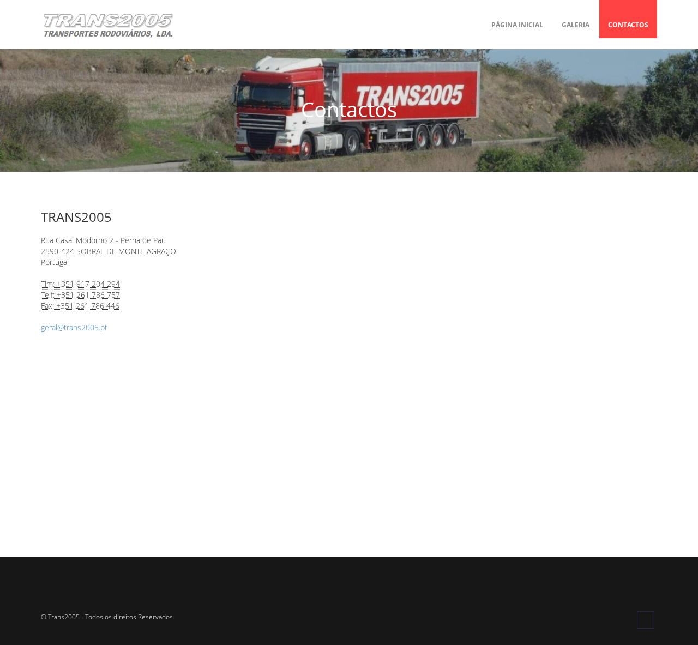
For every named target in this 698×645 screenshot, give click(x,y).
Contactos (628, 24)
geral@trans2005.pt (74, 327)
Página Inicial (517, 24)
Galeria (575, 24)
